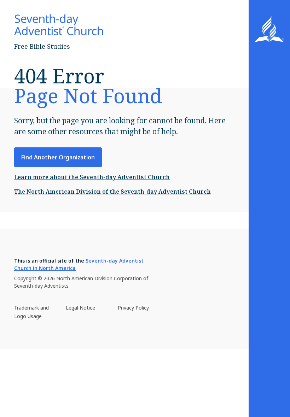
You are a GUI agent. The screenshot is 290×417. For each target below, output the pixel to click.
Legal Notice (80, 307)
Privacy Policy (133, 307)
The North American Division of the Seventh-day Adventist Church (112, 191)
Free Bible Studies (42, 46)
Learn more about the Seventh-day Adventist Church (92, 177)
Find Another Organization (58, 157)
